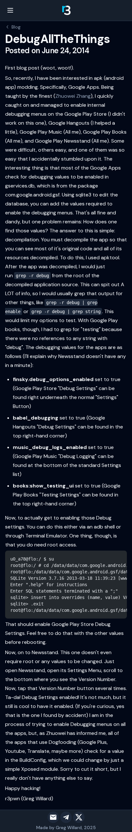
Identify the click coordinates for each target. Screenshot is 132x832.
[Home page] (66, 10)
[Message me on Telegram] (66, 817)
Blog (16, 27)
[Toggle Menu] (10, 10)
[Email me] (53, 817)
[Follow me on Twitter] (79, 817)
